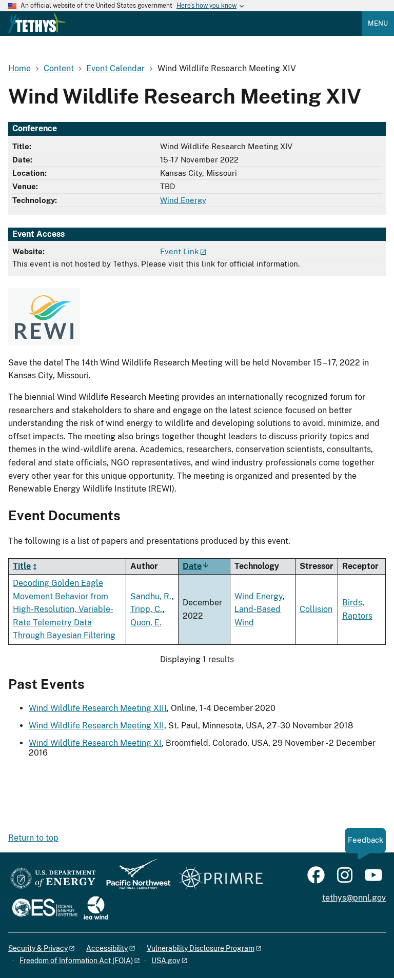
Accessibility (107, 948)
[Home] (37, 23)
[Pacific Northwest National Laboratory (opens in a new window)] (134, 879)
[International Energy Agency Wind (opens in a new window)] (96, 908)
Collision (316, 609)
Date (196, 566)
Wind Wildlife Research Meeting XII (96, 725)
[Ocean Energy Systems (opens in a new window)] (45, 908)
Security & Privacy (38, 948)
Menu (378, 23)
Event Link (179, 251)
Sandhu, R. (151, 596)
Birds (352, 602)
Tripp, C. (146, 609)
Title (22, 566)
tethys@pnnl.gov (354, 898)
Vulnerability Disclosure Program (200, 948)
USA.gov (165, 960)
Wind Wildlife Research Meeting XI (95, 743)
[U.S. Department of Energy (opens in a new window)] (53, 878)
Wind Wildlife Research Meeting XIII (98, 708)
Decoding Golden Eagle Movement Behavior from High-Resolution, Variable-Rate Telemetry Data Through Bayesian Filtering (64, 609)
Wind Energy (183, 200)
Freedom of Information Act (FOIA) (76, 960)
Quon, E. (146, 622)
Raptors (357, 616)
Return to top (33, 838)
